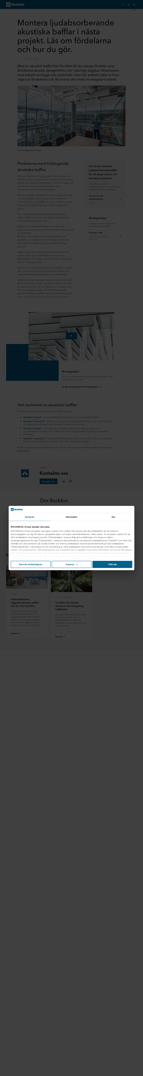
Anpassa (70, 564)
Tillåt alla (112, 564)
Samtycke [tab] (29, 517)
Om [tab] (113, 517)
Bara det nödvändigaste (30, 564)
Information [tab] (71, 517)
